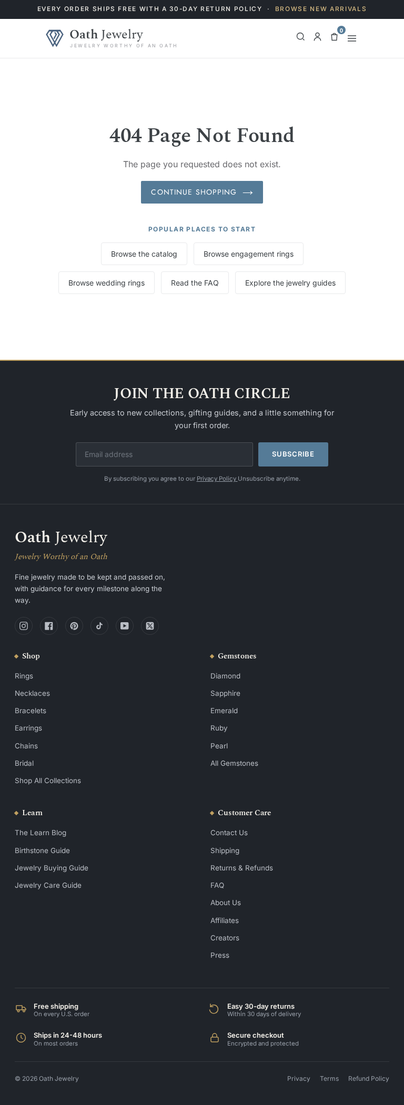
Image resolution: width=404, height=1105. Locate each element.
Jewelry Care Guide (48, 885)
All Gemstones (234, 763)
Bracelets (30, 710)
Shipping (224, 850)
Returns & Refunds (241, 868)
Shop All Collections (48, 780)
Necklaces (32, 693)
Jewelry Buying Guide (51, 868)
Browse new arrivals (321, 9)
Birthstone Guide (42, 850)
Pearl (219, 746)
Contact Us (229, 832)
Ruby (219, 728)
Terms (329, 1078)
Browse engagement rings (249, 253)
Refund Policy (368, 1078)
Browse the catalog (144, 253)
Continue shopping (194, 192)
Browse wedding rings (106, 282)
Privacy (298, 1078)
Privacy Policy (217, 478)
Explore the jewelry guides (290, 282)
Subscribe (293, 454)
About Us (225, 902)
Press (219, 955)
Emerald (224, 710)
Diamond (225, 676)
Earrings (28, 728)
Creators (224, 938)
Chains (26, 746)
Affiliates (224, 920)
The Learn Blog (40, 832)
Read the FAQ (195, 282)
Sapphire (225, 693)
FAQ (217, 885)
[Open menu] (352, 38)
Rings (24, 676)
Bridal (24, 763)
